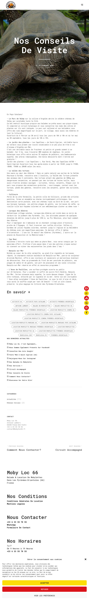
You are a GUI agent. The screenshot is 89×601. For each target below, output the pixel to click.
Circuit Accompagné (17, 369)
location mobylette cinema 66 (62, 310)
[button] (85, 559)
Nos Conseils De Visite (19, 373)
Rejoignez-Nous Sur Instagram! (22, 358)
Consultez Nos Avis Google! (21, 351)
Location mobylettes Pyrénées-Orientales (56, 331)
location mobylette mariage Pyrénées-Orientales (33, 327)
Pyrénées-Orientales (59, 335)
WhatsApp (11, 525)
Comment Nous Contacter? (20, 376)
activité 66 (17, 302)
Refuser (44, 589)
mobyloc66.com (26, 335)
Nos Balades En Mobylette (20, 362)
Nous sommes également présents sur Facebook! (29, 347)
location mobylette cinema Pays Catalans (44, 314)
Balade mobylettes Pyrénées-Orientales (29, 310)
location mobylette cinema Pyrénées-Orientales (43, 318)
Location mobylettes (66, 327)
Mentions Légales (16, 504)
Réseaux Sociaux (14, 403)
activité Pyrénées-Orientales (62, 302)
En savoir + (18, 292)
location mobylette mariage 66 (24, 322)
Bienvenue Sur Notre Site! (20, 380)
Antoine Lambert (22, 306)
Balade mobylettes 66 (63, 306)
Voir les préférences (44, 595)
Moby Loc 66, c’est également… (22, 344)
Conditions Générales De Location (25, 501)
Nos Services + (15, 366)
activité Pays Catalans (35, 302)
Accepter (44, 583)
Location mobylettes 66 (24, 331)
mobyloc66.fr (41, 335)
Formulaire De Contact (18, 527)
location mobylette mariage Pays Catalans (58, 322)
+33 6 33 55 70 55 (17, 522)
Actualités (11, 399)
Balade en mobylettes (41, 306)
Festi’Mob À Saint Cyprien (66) (23, 355)
